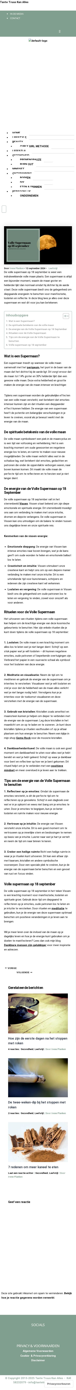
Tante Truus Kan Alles (14, 2)
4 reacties (13, 1049)
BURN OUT (27, 164)
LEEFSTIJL (19, 150)
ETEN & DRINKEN (31, 186)
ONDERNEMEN (29, 195)
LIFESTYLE (19, 137)
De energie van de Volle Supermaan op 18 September (38, 329)
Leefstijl (53, 268)
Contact (15, 18)
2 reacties (13, 1113)
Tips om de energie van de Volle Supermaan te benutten (34, 339)
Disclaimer (38, 1360)
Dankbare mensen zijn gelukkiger (25, 945)
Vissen (23, 503)
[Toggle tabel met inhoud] (64, 316)
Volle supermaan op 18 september (27, 344)
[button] (38, 128)
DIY (22, 182)
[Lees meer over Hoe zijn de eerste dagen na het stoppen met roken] (38, 1013)
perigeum (33, 367)
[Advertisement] (38, 85)
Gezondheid (27, 1049)
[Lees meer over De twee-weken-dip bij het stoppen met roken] (38, 1077)
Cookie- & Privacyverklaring (38, 1355)
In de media (17, 13)
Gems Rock (23, 738)
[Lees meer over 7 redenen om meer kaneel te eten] (38, 1141)
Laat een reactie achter (20, 1173)
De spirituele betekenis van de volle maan (31, 325)
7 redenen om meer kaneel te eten (33, 1167)
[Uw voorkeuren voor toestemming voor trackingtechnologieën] (58, 1383)
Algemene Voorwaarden (38, 1351)
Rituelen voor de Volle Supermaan (27, 333)
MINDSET (18, 168)
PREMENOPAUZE (30, 159)
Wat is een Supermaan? (22, 321)
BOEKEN (25, 177)
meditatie (58, 908)
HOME (16, 132)
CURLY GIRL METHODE (34, 146)
